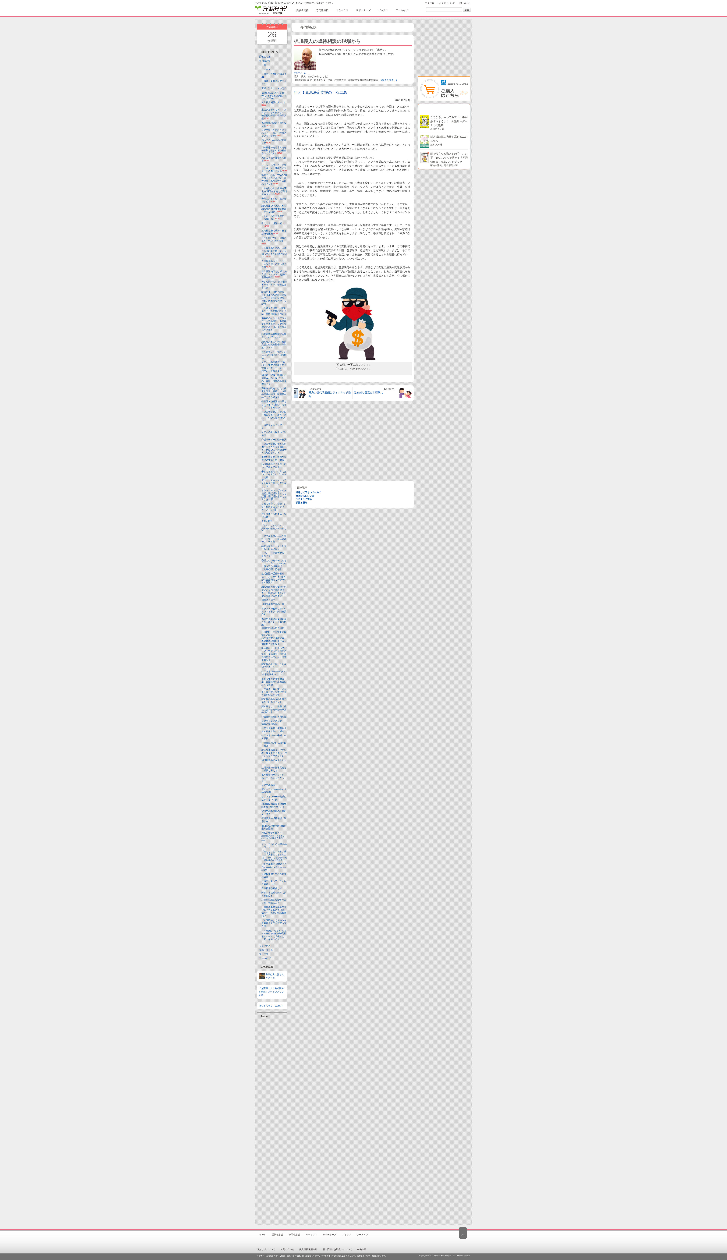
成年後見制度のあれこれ (273, 102)
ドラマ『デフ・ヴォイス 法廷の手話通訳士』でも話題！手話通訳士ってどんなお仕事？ (273, 495)
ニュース (266, 69)
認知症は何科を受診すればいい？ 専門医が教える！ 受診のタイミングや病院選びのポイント (273, 591)
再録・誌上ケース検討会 (273, 88)
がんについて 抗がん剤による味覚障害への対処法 (273, 355)
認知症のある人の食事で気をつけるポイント (273, 701)
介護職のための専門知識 (273, 716)
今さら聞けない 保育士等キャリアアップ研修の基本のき (274, 284)
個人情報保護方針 (308, 1249)
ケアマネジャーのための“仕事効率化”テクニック (273, 673)
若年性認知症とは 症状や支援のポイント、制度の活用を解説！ (274, 274)
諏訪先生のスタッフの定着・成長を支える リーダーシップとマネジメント (274, 753)
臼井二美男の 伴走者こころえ (274, 867)
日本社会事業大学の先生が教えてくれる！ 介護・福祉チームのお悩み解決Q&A (274, 911)
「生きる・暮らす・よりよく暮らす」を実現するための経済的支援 (273, 692)
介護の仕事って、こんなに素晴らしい (273, 882)
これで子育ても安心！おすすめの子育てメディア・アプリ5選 (273, 506)
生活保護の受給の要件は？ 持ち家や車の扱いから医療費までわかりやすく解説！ (273, 578)
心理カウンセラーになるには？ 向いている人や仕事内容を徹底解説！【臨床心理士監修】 (273, 565)
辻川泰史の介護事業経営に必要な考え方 (273, 769)
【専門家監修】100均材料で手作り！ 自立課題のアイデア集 (273, 538)
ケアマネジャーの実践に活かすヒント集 (273, 798)
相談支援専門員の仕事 (272, 604)
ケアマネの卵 (268, 785)
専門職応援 (265, 61)
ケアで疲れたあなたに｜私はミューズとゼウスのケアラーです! (273, 133)
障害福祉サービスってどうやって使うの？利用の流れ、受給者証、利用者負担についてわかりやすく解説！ (273, 654)
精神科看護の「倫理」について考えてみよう (273, 466)
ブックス (263, 954)
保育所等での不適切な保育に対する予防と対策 (273, 458)
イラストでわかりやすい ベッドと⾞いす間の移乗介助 (273, 611)
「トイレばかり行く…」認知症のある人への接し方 (273, 528)
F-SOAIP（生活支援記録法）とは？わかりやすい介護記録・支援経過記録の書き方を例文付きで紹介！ (273, 638)
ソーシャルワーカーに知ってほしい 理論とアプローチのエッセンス (273, 168)
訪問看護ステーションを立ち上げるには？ (273, 547)
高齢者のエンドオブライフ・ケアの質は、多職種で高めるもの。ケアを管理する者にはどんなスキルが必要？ (273, 324)
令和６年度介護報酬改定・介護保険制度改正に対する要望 (273, 682)
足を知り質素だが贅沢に (368, 392)
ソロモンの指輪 (304, 499)
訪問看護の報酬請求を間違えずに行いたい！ (273, 336)
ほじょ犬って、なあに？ (271, 1005)
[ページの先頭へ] (463, 1233)
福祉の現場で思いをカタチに (274, 95)
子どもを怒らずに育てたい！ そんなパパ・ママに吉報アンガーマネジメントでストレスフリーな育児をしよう (273, 479)
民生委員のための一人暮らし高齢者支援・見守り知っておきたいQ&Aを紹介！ (274, 252)
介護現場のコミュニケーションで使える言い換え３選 (273, 264)
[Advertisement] (272, 1119)
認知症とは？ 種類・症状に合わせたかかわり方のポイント (273, 709)
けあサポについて (446, 3)
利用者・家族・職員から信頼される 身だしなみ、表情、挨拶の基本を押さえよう (273, 379)
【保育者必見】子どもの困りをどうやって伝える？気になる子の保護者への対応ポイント (273, 448)
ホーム (262, 1234)
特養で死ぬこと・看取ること (273, 901)
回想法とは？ (268, 600)
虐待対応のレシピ (305, 495)
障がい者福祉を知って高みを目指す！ (273, 894)
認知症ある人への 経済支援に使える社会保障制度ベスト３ (273, 344)
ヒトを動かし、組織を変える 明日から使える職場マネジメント (274, 191)
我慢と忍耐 (301, 502)
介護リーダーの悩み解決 (273, 439)
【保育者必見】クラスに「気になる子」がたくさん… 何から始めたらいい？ (273, 416)
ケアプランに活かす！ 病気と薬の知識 (273, 722)
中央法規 (429, 3)
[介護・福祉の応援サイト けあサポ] (271, 10)
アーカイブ (265, 958)
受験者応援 (265, 56)
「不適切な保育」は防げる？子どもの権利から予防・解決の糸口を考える (273, 311)
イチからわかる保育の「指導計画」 (272, 217)
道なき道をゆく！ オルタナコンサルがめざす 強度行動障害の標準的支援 (273, 114)
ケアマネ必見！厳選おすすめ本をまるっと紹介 (273, 730)
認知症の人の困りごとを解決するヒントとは (273, 666)
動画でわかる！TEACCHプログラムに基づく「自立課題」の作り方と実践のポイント (274, 180)
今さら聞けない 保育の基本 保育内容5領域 (273, 239)
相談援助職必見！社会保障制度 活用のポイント (273, 805)
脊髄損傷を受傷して (271, 888)
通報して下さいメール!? (308, 492)
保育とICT (266, 521)
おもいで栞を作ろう (273, 836)
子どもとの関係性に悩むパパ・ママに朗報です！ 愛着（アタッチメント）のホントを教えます (275, 366)
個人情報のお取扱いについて (337, 1249)
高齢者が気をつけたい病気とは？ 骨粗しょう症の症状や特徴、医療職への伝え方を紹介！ (273, 393)
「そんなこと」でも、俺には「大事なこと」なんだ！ (274, 855)
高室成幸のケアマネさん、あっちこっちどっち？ (272, 777)
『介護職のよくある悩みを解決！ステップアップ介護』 (273, 923)
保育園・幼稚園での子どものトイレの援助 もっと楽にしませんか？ (273, 404)
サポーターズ (266, 950)
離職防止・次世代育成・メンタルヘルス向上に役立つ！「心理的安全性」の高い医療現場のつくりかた (273, 298)
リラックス (265, 945)
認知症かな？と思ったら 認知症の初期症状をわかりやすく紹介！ (275, 208)
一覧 (263, 65)
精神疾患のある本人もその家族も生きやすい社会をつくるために (273, 150)
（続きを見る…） (389, 80)
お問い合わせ (464, 3)
